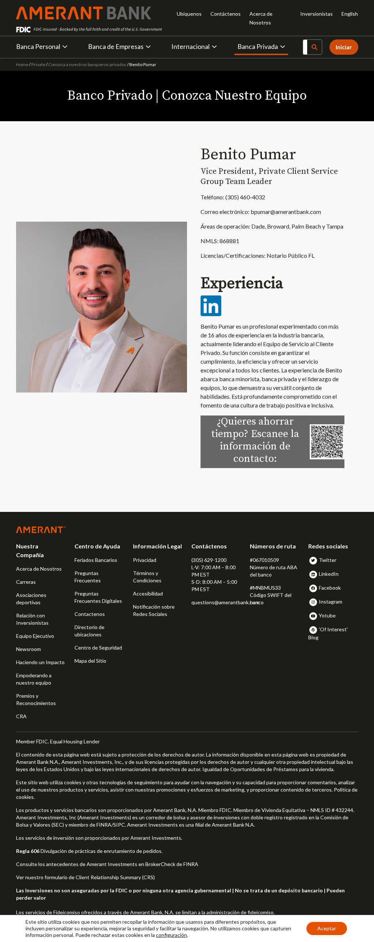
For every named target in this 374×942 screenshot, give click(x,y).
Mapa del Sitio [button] (90, 661)
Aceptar (326, 928)
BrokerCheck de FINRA (171, 864)
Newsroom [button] (28, 649)
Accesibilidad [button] (148, 593)
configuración (171, 935)
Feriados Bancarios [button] (96, 560)
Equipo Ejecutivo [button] (35, 636)
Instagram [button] (330, 601)
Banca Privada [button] (257, 46)
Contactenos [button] (90, 614)
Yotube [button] (327, 615)
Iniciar (344, 46)
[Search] (314, 47)
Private (38, 64)
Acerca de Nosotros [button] (39, 569)
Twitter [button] (327, 560)
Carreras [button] (26, 582)
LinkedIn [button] (329, 574)
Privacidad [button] (144, 560)
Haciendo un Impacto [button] (40, 662)
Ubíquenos (189, 14)
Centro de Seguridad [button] (98, 647)
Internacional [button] (190, 46)
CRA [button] (21, 716)
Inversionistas (316, 14)
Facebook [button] (330, 588)
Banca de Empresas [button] (116, 46)
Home (22, 64)
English (349, 14)
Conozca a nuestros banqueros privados (87, 64)
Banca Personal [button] (38, 46)
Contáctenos (225, 14)
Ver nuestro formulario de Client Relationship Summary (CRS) (85, 877)
